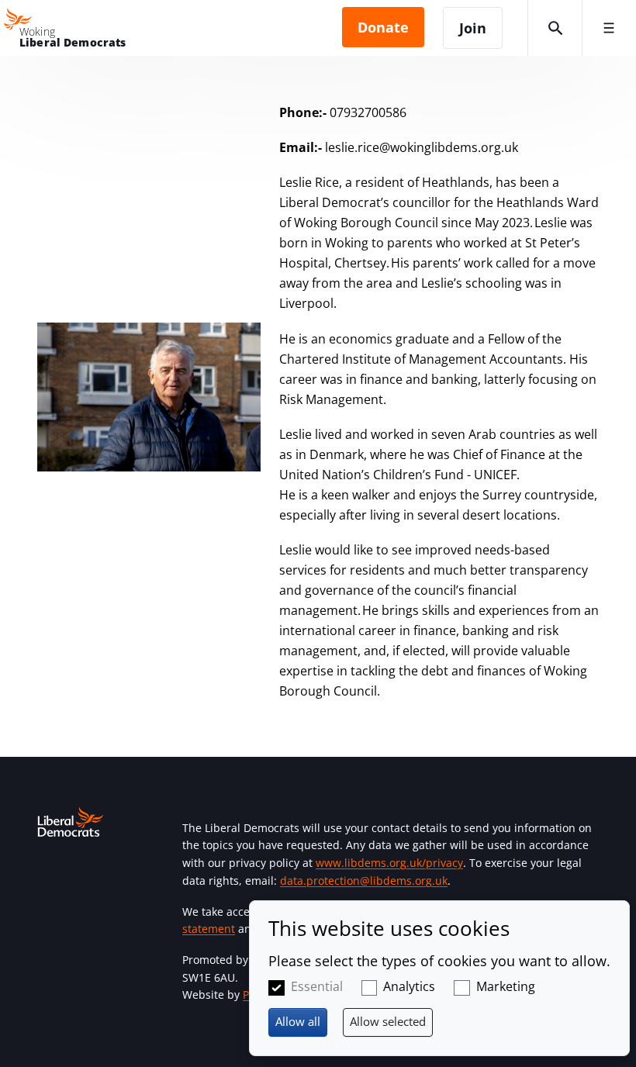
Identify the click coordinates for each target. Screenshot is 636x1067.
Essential (317, 986)
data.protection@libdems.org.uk (364, 880)
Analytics (409, 986)
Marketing (505, 986)
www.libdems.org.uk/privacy (389, 862)
